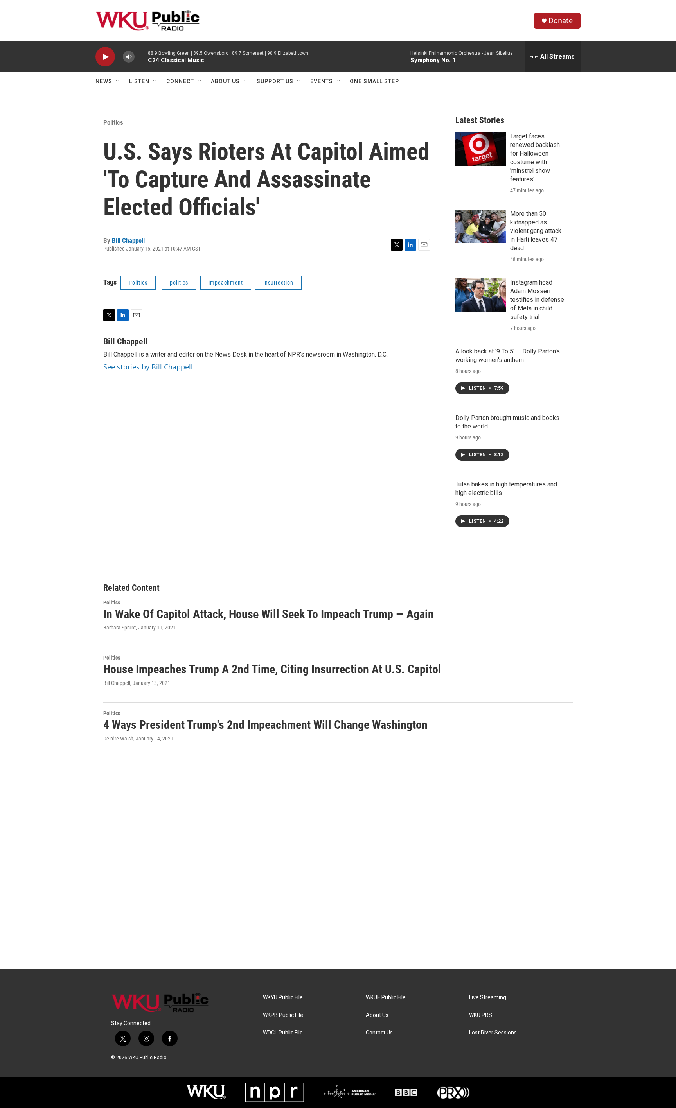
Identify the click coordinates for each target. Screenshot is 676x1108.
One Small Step (374, 81)
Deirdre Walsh (118, 738)
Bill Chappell (128, 240)
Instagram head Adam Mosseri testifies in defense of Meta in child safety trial (537, 300)
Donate (560, 20)
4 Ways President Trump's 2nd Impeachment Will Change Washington (265, 724)
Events (321, 81)
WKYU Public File (283, 997)
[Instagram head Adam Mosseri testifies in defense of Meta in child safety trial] (480, 295)
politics (179, 283)
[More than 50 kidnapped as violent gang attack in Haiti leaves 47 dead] (480, 226)
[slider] (141, 56)
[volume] (128, 57)
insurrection (278, 283)
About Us (225, 81)
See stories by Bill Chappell (148, 366)
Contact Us (379, 1033)
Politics (113, 122)
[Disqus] (338, 863)
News (103, 81)
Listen (139, 81)
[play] (105, 56)
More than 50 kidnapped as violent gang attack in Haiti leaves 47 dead (535, 231)
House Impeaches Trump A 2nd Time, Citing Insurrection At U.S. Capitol (272, 669)
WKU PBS (480, 1015)
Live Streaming (487, 997)
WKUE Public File (386, 997)
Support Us (275, 81)
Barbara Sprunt (119, 627)
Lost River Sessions (493, 1033)
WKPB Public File (283, 1015)
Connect (180, 81)
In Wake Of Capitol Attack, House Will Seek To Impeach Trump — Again (268, 614)
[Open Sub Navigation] (118, 81)
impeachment (226, 283)
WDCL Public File (283, 1033)
